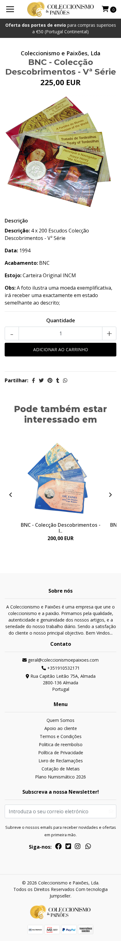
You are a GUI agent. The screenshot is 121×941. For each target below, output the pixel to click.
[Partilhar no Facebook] (33, 380)
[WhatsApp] (88, 847)
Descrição (16, 220)
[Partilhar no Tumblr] (57, 380)
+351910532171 (63, 668)
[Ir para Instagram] (77, 847)
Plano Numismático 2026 (60, 777)
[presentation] (11, 495)
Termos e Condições (61, 736)
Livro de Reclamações (60, 761)
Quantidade (60, 320)
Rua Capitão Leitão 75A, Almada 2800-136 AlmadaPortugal (62, 682)
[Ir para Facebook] (58, 847)
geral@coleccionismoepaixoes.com (63, 660)
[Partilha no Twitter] (41, 380)
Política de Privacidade (60, 752)
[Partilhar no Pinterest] (49, 380)
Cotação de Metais (61, 769)
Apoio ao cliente (60, 728)
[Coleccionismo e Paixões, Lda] (60, 9)
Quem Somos (60, 720)
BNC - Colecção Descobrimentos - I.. (61, 527)
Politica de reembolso (61, 744)
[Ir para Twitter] (68, 847)
